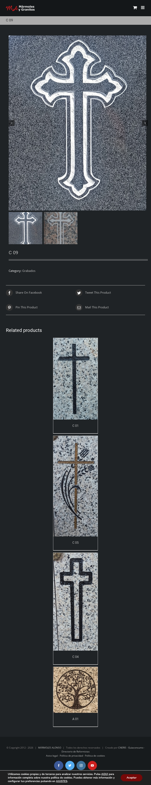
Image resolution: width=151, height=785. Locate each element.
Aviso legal (52, 755)
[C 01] (75, 379)
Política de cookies (95, 755)
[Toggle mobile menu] (143, 7)
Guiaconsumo (135, 747)
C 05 (75, 543)
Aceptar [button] (131, 778)
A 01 (75, 719)
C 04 (75, 657)
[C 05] (75, 486)
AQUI (104, 774)
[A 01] (75, 690)
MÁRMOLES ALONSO (49, 747)
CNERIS (122, 747)
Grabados (28, 271)
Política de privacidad (71, 755)
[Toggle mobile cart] (135, 7)
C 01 (75, 426)
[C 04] (75, 602)
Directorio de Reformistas (76, 751)
